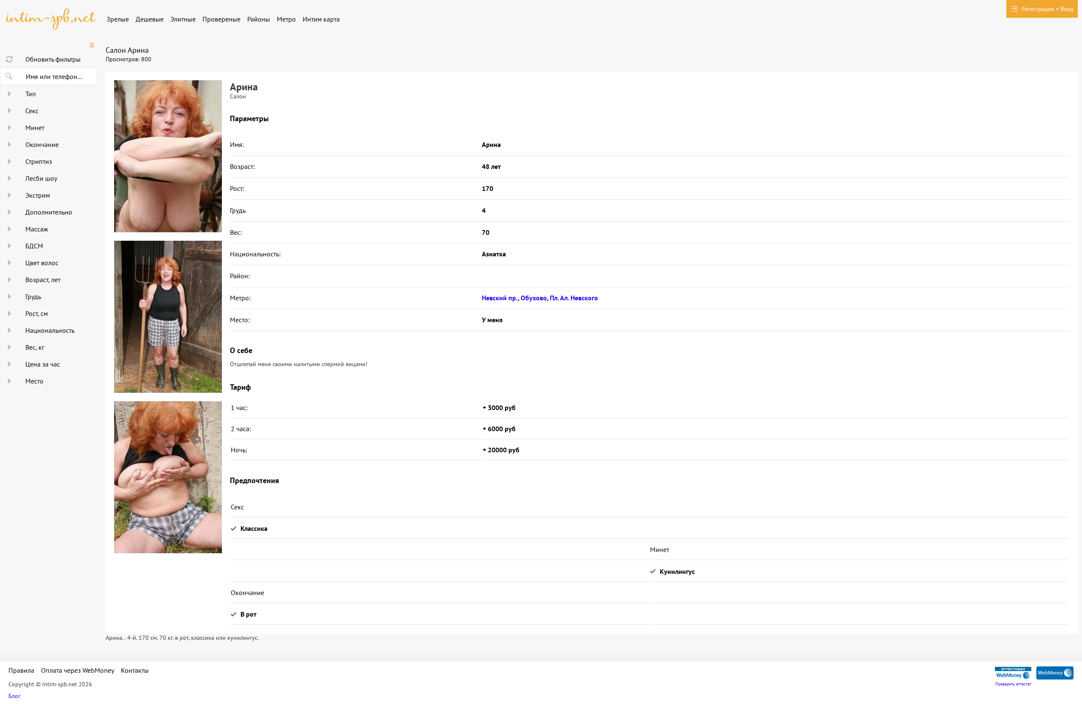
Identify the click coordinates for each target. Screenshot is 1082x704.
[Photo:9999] (167, 477)
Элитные (183, 19)
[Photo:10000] (167, 156)
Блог (14, 696)
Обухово (534, 298)
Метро (286, 19)
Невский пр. (500, 298)
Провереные (221, 19)
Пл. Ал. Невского (574, 298)
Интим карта (321, 19)
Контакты (135, 670)
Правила (21, 670)
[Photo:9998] (167, 317)
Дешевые (150, 19)
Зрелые (118, 19)
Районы (258, 19)
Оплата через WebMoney (77, 670)
